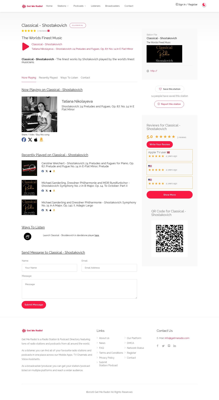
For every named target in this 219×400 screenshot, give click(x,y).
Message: (27, 276)
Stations (62, 6)
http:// (153, 71)
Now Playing (29, 77)
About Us (104, 338)
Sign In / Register (187, 4)
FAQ (101, 348)
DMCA (130, 343)
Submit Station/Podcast (108, 364)
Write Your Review (160, 144)
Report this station (170, 104)
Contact (129, 6)
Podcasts (78, 6)
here (97, 235)
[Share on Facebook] (24, 140)
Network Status (135, 348)
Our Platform (134, 338)
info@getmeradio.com (177, 338)
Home (49, 6)
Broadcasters (112, 6)
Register (131, 352)
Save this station (171, 89)
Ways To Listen (69, 77)
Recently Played (48, 77)
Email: (85, 260)
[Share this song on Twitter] (30, 140)
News (102, 343)
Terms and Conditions (111, 352)
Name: (25, 260)
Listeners (95, 6)
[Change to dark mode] (204, 4)
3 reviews (42, 30)
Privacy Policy (106, 357)
